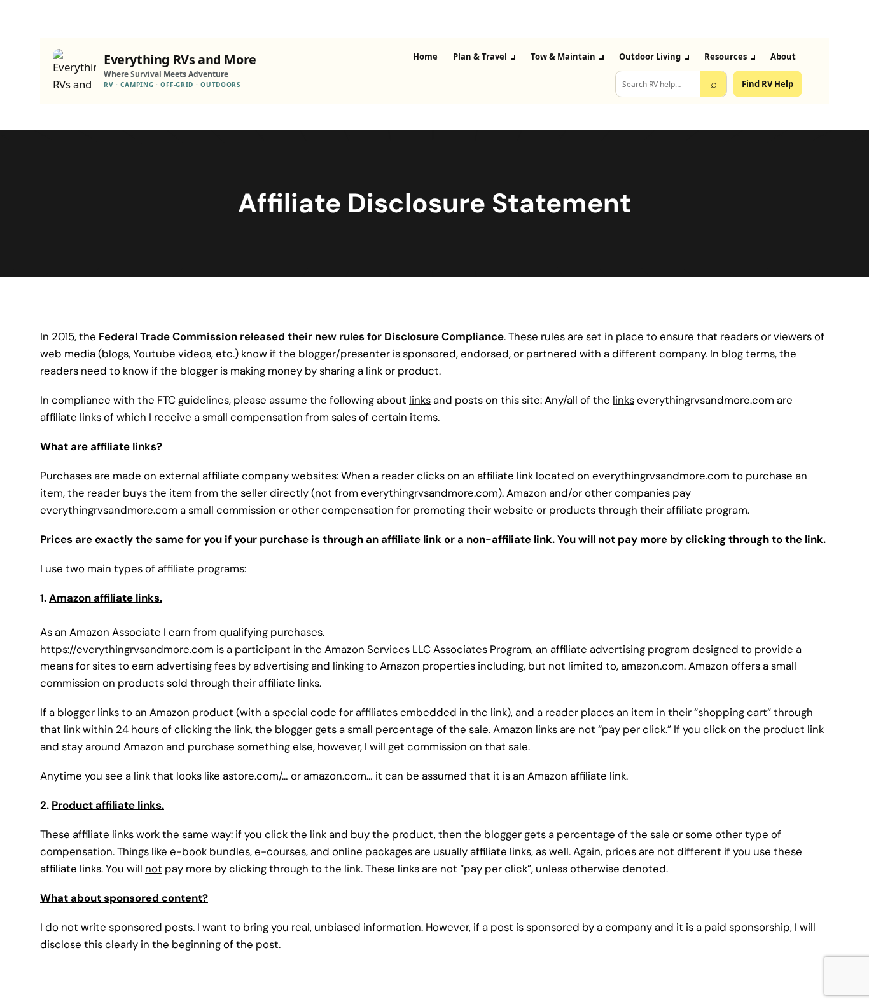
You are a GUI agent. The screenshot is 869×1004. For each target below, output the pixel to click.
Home (425, 56)
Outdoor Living (650, 56)
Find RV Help (767, 84)
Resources (725, 56)
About (783, 56)
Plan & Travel (480, 56)
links (420, 400)
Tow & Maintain (563, 56)
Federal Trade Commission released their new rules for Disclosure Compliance (301, 336)
